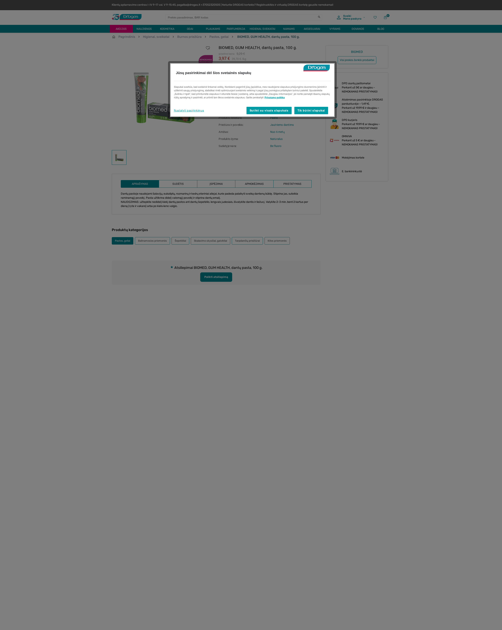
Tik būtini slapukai (311, 110)
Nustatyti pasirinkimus (189, 110)
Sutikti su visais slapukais (269, 110)
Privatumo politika (275, 97)
